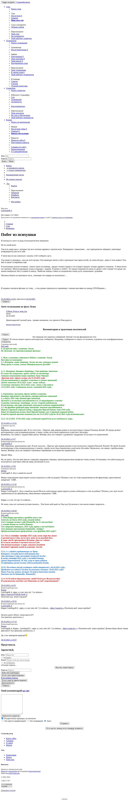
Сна (12, 97)
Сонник (14, 84)
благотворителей (34, 771)
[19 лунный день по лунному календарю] (64, 311)
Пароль (4, 159)
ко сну (26, 690)
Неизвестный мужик (13, 325)
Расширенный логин (15, 175)
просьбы (18, 59)
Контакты (15, 197)
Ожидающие (17, 56)
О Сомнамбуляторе (19, 151)
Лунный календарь (19, 86)
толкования (18, 70)
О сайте (9, 743)
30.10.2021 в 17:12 (9, 622)
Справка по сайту (18, 147)
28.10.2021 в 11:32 (9, 484)
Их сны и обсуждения (20, 115)
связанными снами (37, 217)
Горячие (14, 18)
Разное (9, 120)
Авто (48, 721)
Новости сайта (18, 140)
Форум (9, 745)
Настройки (16, 202)
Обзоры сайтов (17, 27)
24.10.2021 (30, 299)
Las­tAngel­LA (6, 210)
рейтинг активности (22, 118)
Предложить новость (20, 142)
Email (3, 660)
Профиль (15, 195)
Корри (3, 471)
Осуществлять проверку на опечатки (20, 718)
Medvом (4, 771)
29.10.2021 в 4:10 (8, 585)
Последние (16, 16)
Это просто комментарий (15, 721)
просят (17, 61)
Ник (3, 156)
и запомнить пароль (15, 168)
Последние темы (19, 129)
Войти (4, 161)
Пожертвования (18, 149)
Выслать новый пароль (64, 667)
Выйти (14, 186)
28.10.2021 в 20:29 (9, 511)
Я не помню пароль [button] (9, 678)
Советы (14, 81)
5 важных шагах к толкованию (62, 217)
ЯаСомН (4, 346)
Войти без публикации (10, 673)
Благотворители (18, 106)
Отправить (64, 723)
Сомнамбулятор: (23, 2)
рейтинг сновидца (21, 38)
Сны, (8, 7)
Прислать (10, 760)
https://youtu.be (57, 608)
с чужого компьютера (16, 170)
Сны (8, 226)
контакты (17, 113)
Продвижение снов (19, 63)
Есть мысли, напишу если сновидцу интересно (64, 728)
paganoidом (13, 771)
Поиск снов (16, 9)
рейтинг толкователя (22, 75)
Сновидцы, (11, 88)
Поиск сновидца (18, 90)
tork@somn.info (14, 773)
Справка (9, 741)
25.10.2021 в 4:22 (8, 299)
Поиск (9, 757)
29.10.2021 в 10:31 (9, 601)
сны (15, 34)
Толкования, (11, 41)
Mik (2, 428)
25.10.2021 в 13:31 (9, 423)
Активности (16, 102)
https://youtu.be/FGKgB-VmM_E (14, 594)
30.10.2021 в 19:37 (9, 640)
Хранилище (11, 755)
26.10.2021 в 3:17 (8, 439)
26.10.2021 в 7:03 (8, 466)
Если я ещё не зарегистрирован (14, 680)
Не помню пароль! (14, 179)
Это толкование (36, 721)
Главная (9, 224)
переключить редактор (10, 716)
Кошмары (10, 228)
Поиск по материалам (20, 122)
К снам (17, 72)
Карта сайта (11, 738)
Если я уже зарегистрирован (13, 675)
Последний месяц (19, 50)
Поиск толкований (19, 43)
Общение (15, 193)
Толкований (16, 99)
